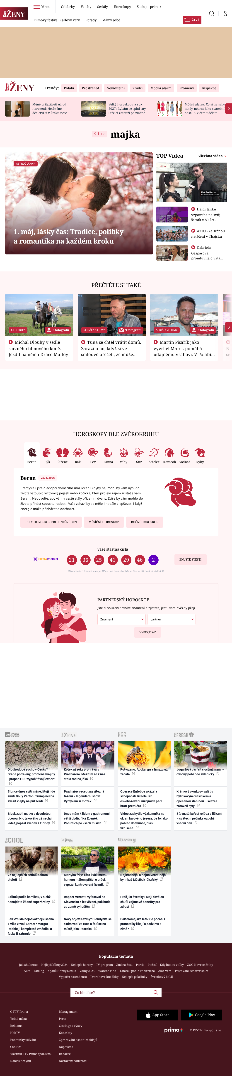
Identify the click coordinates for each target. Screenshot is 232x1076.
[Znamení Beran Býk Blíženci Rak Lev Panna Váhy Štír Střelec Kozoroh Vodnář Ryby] (121, 619)
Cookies (15, 1047)
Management (68, 1012)
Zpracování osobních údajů (78, 1040)
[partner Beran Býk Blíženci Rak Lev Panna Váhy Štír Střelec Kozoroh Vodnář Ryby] (171, 619)
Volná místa (18, 1019)
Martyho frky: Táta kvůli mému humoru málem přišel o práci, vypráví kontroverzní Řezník (85, 879)
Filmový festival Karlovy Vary (57, 20)
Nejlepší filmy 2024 (54, 965)
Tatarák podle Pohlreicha (137, 971)
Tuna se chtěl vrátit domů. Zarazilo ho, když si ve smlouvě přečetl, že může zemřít (111, 351)
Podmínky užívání (23, 1040)
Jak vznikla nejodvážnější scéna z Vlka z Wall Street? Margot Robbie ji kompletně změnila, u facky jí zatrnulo (31, 926)
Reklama (16, 1026)
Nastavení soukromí (73, 1061)
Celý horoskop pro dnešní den (51, 522)
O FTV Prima (19, 1012)
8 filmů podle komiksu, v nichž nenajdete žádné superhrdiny (29, 899)
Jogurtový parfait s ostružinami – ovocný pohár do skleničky (200, 772)
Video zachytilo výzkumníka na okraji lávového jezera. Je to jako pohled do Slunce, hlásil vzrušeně (144, 821)
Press (62, 1019)
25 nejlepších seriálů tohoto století (28, 877)
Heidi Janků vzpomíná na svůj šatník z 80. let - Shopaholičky (205, 217)
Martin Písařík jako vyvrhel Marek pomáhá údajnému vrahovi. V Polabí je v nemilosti (182, 351)
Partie (140, 965)
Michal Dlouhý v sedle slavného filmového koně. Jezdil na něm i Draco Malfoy (38, 348)
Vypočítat (147, 632)
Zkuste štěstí (190, 559)
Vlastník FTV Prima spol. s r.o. (30, 1054)
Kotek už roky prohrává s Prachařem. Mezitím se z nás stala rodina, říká (84, 774)
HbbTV (15, 1033)
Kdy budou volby (172, 965)
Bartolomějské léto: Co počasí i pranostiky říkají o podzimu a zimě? (142, 924)
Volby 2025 (87, 971)
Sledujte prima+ (149, 6)
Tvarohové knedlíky (104, 977)
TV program (104, 965)
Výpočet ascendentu (73, 977)
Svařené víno (107, 971)
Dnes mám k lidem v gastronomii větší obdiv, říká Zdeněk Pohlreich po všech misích (87, 818)
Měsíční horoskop (104, 522)
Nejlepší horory (82, 965)
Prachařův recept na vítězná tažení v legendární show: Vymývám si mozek (84, 796)
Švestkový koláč (162, 977)
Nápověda (66, 1047)
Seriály (102, 6)
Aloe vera (165, 971)
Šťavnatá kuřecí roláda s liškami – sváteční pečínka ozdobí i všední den (199, 818)
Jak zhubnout (28, 965)
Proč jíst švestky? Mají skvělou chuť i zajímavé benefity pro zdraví (142, 901)
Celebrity (68, 6)
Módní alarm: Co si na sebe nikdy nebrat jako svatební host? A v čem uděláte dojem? (205, 110)
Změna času (124, 965)
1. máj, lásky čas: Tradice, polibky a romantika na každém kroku (68, 236)
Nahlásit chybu (20, 1061)
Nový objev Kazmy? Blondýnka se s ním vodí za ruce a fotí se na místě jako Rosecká (88, 924)
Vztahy (86, 6)
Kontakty (65, 1033)
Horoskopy (122, 6)
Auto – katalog (34, 971)
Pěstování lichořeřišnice (191, 971)
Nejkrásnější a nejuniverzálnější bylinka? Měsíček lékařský (143, 877)
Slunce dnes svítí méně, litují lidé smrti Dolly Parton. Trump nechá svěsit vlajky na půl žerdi (31, 796)
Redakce (65, 1054)
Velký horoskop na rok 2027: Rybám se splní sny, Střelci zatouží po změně (127, 108)
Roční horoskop (144, 522)
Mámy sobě (111, 20)
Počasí (152, 965)
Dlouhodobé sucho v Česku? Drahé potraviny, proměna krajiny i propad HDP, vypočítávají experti (32, 774)
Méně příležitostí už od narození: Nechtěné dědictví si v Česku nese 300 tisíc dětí (52, 110)
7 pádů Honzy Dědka (61, 971)
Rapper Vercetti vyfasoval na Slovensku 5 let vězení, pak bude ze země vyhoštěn (87, 901)
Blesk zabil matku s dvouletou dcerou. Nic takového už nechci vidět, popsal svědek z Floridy (30, 818)
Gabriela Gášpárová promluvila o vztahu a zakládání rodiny (208, 255)
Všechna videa (211, 156)
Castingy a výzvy (70, 1026)
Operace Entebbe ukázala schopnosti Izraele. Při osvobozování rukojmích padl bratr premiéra (141, 799)
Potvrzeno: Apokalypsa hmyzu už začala (144, 772)
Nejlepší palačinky (134, 977)
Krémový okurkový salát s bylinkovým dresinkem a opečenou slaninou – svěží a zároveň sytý (196, 799)
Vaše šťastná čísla (112, 549)
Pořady (90, 20)
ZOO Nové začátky (200, 965)
